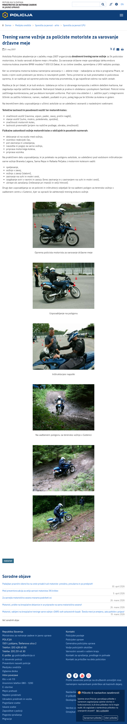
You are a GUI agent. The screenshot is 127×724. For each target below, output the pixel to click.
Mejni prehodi (9, 690)
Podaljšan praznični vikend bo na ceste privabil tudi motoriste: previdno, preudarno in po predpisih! (47, 584)
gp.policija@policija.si (23, 655)
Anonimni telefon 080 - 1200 (17, 683)
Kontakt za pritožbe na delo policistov (86, 659)
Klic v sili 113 (8, 679)
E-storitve (7, 687)
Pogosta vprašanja (12, 714)
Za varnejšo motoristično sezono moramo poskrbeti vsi (27, 598)
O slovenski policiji (12, 659)
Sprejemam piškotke (92, 718)
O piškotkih (72, 695)
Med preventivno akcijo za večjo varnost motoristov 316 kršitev (30, 591)
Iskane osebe (9, 706)
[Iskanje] (103, 4)
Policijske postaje (75, 635)
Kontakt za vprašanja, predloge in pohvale (88, 655)
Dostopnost (117, 4)
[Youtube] (82, 675)
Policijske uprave (75, 639)
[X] (69, 675)
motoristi (8, 560)
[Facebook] (75, 675)
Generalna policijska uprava (80, 643)
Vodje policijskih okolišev (79, 647)
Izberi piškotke (111, 718)
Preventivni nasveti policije (16, 663)
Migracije (7, 718)
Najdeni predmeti (11, 694)
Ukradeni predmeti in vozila (17, 699)
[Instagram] (88, 675)
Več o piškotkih (102, 711)
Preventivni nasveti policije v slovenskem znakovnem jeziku (111, 4)
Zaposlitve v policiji (12, 710)
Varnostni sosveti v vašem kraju (82, 651)
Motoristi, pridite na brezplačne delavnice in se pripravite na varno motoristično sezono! (42, 605)
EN (122, 4)
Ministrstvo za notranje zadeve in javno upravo (26, 635)
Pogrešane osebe (11, 702)
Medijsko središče (11, 667)
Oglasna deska (10, 671)
